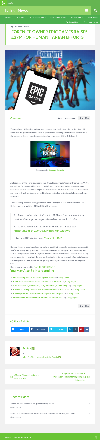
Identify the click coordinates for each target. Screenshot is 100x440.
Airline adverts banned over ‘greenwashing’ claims (32, 403)
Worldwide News (58, 17)
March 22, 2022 (53, 237)
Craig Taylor (63, 277)
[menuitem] (3, 3)
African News (77, 17)
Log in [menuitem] (10, 3)
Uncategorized (22, 27)
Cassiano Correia (56, 170)
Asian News (92, 17)
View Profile (28, 357)
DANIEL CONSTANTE (44, 267)
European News (91, 22)
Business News (72, 22)
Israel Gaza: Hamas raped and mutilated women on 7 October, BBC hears (42, 413)
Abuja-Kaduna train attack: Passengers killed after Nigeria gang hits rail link (69, 376)
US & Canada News (37, 17)
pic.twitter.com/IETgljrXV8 (56, 230)
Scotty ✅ (29, 348)
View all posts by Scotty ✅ (49, 357)
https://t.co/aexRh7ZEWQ (28, 230)
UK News (19, 17)
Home (8, 17)
